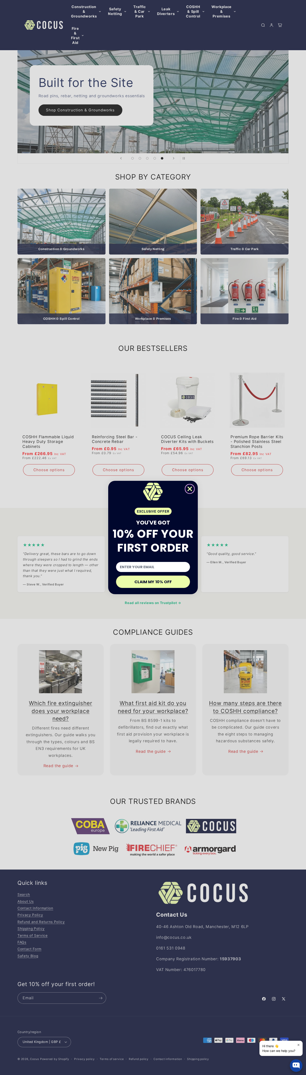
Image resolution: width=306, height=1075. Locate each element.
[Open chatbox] (296, 1065)
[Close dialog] (189, 488)
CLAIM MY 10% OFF (153, 582)
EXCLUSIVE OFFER (153, 511)
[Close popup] (298, 1044)
